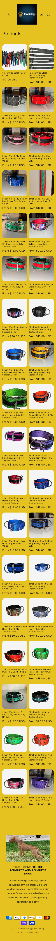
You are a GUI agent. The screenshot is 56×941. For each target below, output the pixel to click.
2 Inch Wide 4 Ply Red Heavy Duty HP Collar (39, 116)
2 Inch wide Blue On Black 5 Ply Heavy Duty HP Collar (41, 543)
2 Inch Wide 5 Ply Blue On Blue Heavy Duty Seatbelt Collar (14, 201)
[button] (8, 14)
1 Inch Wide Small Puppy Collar (14, 74)
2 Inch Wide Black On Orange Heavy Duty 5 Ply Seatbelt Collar (41, 415)
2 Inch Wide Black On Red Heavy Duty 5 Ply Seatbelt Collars (14, 500)
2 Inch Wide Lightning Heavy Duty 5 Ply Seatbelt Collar (39, 714)
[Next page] (36, 820)
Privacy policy (33, 932)
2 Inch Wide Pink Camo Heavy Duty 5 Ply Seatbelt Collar (13, 800)
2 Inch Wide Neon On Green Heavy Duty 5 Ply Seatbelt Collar (14, 757)
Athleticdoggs (26, 929)
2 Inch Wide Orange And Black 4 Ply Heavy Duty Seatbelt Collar (40, 757)
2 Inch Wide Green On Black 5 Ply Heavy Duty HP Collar (13, 714)
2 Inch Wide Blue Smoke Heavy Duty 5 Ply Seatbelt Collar (40, 586)
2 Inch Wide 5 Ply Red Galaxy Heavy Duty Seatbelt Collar (39, 244)
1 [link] (19, 820)
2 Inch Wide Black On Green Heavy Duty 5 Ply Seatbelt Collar (14, 415)
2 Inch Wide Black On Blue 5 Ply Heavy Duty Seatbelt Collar (13, 372)
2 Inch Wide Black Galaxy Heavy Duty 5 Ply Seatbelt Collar (14, 329)
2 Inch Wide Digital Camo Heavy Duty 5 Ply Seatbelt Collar (41, 629)
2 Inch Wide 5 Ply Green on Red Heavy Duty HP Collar (40, 201)
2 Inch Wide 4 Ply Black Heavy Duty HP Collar (13, 116)
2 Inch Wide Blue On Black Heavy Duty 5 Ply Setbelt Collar (13, 586)
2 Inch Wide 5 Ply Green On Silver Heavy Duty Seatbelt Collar (14, 244)
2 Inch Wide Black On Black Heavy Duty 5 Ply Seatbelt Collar (40, 329)
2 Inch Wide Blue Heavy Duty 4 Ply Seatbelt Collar (13, 543)
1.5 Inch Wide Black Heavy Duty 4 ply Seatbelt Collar (38, 75)
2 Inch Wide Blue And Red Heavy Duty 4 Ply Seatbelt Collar (41, 500)
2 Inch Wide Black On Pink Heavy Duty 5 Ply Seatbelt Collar (13, 458)
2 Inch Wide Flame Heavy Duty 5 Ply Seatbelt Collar (14, 670)
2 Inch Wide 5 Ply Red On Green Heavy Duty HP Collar (14, 286)
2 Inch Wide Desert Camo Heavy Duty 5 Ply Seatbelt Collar (14, 629)
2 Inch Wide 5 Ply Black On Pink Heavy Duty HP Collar (13, 158)
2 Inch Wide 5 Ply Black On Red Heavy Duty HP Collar (40, 158)
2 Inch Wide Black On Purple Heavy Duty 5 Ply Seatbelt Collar (40, 458)
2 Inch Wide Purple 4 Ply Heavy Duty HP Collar (40, 799)
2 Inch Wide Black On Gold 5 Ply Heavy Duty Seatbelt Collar (39, 372)
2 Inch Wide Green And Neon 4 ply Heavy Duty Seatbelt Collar (40, 671)
